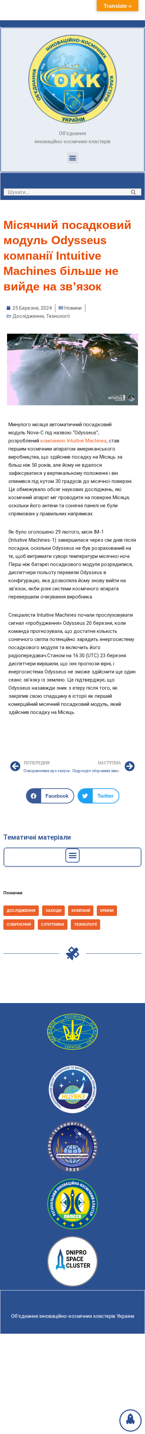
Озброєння (19, 924)
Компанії (80, 910)
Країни (107, 910)
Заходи (53, 910)
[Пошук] (133, 192)
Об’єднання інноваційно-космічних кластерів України (72, 1316)
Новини (73, 308)
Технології (58, 316)
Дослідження (28, 316)
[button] (72, 157)
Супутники (52, 924)
